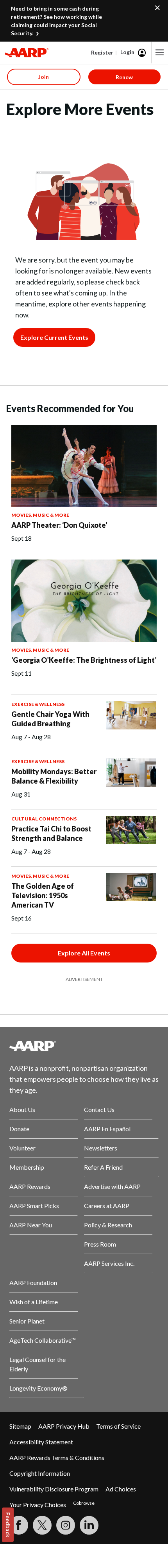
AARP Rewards (29, 1186)
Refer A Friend (103, 1167)
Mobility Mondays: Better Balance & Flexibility (54, 776)
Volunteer (22, 1148)
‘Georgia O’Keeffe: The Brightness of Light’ (84, 660)
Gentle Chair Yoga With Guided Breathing (50, 719)
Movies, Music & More (40, 515)
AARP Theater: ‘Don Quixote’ (59, 525)
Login (127, 52)
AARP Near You (30, 1225)
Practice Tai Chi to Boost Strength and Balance (51, 833)
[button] (160, 52)
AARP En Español (107, 1128)
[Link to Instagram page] (65, 1525)
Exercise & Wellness (37, 704)
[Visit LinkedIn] (89, 1525)
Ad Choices (120, 1489)
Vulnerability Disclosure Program (53, 1489)
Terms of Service (118, 1426)
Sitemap (20, 1426)
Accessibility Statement (41, 1442)
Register (102, 52)
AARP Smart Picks (34, 1205)
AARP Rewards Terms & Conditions (56, 1457)
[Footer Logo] (84, 1046)
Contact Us (99, 1109)
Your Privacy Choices (37, 1504)
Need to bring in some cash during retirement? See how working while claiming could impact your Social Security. (56, 20)
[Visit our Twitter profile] (42, 1525)
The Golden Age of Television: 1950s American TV (42, 895)
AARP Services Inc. (109, 1263)
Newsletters (100, 1148)
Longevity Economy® (38, 1388)
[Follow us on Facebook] (18, 1525)
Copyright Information (39, 1473)
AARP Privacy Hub (63, 1426)
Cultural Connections (44, 819)
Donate (19, 1128)
